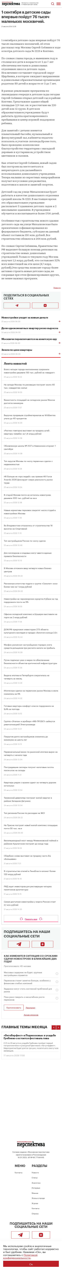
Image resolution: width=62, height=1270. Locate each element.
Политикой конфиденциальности (20, 1256)
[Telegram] (19, 944)
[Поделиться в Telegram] (17, 305)
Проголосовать (13, 1007)
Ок (31, 1264)
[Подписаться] (45, 305)
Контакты (18, 1172)
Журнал (35, 1203)
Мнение (35, 1192)
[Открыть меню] (59, 4)
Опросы (35, 1213)
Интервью (36, 1187)
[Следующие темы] (58, 1027)
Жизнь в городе (38, 1198)
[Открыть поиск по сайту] (52, 4)
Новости (57, 287)
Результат (30, 1007)
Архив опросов (31, 1014)
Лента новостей (15, 363)
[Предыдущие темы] (54, 1027)
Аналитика (36, 1182)
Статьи (34, 1177)
